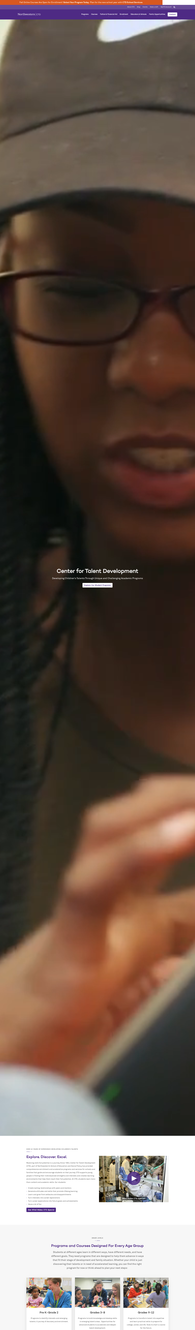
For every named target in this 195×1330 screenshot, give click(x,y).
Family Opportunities (157, 14)
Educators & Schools (139, 14)
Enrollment (124, 14)
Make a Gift (154, 7)
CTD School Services (132, 2)
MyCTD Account (166, 7)
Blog (138, 7)
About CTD (131, 7)
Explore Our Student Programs (97, 585)
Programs (85, 14)
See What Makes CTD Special (41, 1210)
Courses (94, 14)
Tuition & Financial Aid (108, 14)
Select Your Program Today (76, 2)
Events (145, 7)
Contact (172, 14)
